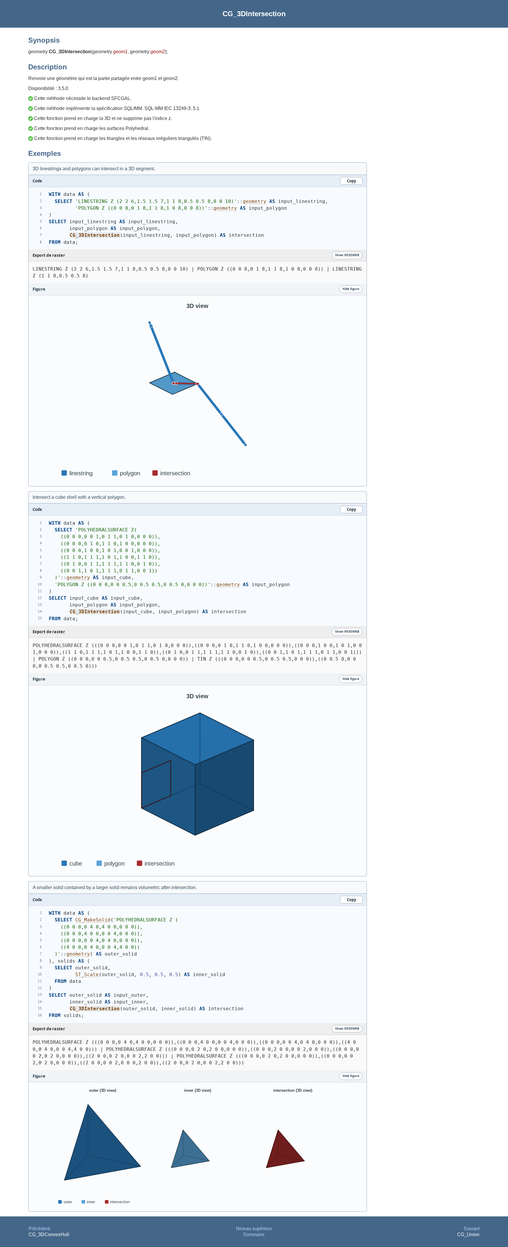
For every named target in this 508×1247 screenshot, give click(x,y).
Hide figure (350, 289)
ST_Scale (87, 974)
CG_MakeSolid (93, 920)
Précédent (39, 1228)
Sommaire (254, 1234)
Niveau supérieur (254, 1228)
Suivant (471, 1228)
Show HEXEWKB (347, 255)
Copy (351, 181)
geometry (254, 201)
